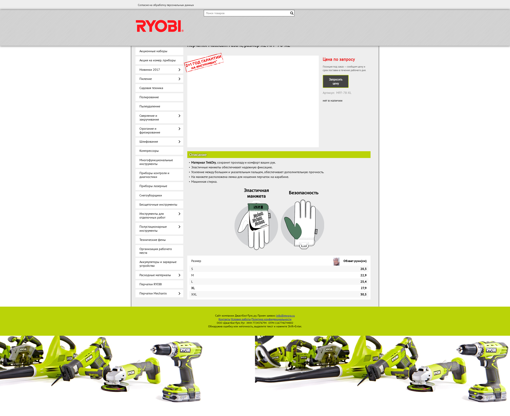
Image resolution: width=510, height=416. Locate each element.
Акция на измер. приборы (157, 60)
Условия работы (241, 319)
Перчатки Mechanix (153, 293)
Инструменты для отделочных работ (152, 215)
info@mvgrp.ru (285, 315)
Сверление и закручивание (149, 117)
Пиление (145, 79)
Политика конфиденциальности (271, 319)
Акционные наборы (153, 51)
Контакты (224, 319)
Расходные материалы (155, 275)
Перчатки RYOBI (150, 284)
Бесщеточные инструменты (158, 204)
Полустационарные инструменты (153, 228)
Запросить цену (335, 81)
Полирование (149, 97)
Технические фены (152, 240)
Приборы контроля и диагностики (154, 175)
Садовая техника (151, 88)
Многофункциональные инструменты (156, 162)
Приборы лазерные (153, 186)
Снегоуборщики (150, 195)
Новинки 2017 (149, 70)
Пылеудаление (149, 106)
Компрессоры (149, 151)
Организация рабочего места (155, 251)
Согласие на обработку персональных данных (166, 5)
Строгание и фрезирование (149, 130)
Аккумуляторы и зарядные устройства (158, 264)
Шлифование (148, 141)
